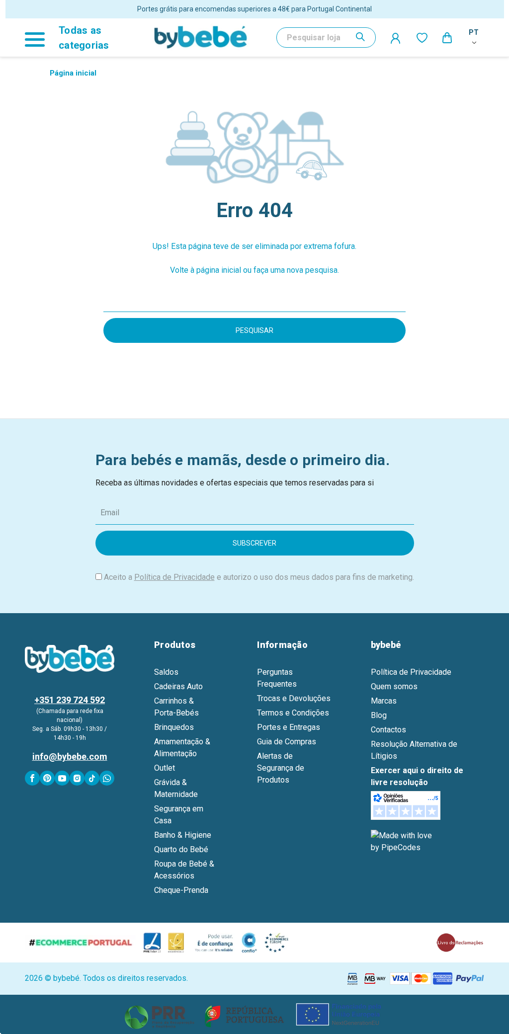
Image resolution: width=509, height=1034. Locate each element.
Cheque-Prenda (181, 890)
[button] (254, 1014)
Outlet (164, 768)
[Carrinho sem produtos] (447, 37)
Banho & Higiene (182, 835)
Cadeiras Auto (178, 686)
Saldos (166, 672)
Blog (379, 715)
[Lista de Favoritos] (422, 37)
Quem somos (394, 686)
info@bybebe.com (69, 756)
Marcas (384, 701)
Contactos (388, 729)
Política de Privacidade (174, 577)
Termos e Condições (293, 712)
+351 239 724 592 (69, 700)
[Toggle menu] (39, 37)
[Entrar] (396, 37)
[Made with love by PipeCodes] (403, 841)
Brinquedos (174, 727)
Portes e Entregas (288, 727)
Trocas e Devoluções (294, 698)
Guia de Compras (286, 741)
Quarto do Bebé (181, 849)
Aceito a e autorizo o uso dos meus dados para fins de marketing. (259, 577)
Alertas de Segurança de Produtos (280, 768)
